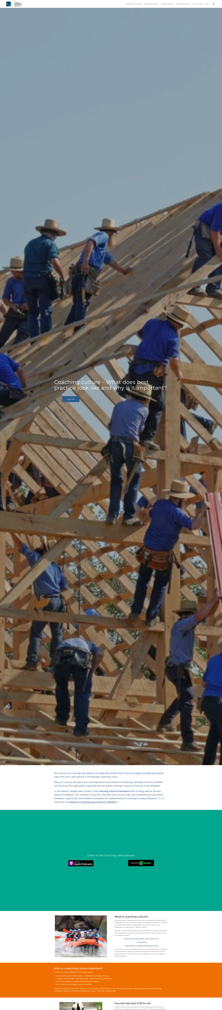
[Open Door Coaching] (13, 4)
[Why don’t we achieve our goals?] (1, 505)
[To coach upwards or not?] (220, 505)
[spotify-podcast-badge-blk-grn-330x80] (141, 863)
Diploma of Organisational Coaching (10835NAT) (93, 801)
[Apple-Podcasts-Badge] (81, 863)
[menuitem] (134, 4)
